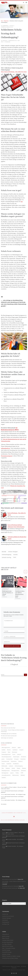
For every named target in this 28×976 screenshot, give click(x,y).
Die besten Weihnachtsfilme (7, 942)
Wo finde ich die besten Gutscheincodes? (9, 735)
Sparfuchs (5, 40)
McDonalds (4, 766)
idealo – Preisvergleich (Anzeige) (8, 948)
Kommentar (8, 620)
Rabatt (18, 768)
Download (14, 752)
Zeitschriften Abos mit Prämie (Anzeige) (10, 958)
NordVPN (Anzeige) (6, 950)
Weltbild (23, 775)
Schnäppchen (5, 772)
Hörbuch (20, 761)
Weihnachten (15, 775)
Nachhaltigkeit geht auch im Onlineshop (8, 733)
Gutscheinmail (5, 920)
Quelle (13, 768)
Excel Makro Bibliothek (6, 944)
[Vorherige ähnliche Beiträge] (22, 571)
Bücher (9, 749)
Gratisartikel (9, 759)
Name (6, 631)
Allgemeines (6, 20)
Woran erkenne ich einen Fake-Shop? (8, 727)
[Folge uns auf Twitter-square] (13, 973)
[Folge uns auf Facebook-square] (11, 973)
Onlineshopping (19, 766)
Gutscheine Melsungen (6, 918)
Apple (19, 747)
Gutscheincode (5, 761)
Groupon (16, 759)
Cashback (15, 749)
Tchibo (17, 772)
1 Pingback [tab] (14, 664)
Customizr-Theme (22, 969)
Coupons (4, 752)
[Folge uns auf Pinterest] (16, 973)
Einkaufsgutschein (6, 754)
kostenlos (9, 763)
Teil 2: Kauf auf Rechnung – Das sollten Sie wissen (14, 71)
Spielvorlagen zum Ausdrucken (7, 737)
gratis (3, 759)
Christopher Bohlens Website (7, 940)
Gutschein (23, 759)
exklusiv (19, 754)
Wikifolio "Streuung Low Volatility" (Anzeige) (11, 956)
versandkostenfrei (6, 775)
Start (2, 20)
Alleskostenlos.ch (5, 934)
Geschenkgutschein (6, 756)
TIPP (22, 772)
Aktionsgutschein (6, 747)
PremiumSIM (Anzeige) (6, 952)
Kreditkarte (16, 763)
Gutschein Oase (5, 914)
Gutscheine (14, 761)
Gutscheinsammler (5, 922)
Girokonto (23, 756)
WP (9, 969)
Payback (8, 768)
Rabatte (24, 768)
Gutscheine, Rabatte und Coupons (12, 966)
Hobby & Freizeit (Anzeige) (7, 946)
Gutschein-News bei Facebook (8, 916)
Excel (14, 754)
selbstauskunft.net (5, 448)
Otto (3, 768)
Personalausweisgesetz (6, 456)
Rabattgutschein (6, 770)
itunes (3, 763)
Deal (9, 752)
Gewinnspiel (16, 756)
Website (7, 641)
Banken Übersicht (5, 938)
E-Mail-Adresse (9, 636)
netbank (11, 766)
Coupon (21, 749)
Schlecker (23, 770)
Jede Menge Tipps (5, 924)
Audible (3, 749)
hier (22, 201)
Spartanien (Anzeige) (6, 954)
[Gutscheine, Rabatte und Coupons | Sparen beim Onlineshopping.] (5, 2)
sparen (12, 772)
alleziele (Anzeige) (5, 936)
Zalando (4, 777)
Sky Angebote (3, 804)
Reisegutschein (15, 770)
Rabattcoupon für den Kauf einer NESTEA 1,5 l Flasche (7, 593)
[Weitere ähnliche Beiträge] (25, 571)
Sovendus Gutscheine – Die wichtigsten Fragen (15, 794)
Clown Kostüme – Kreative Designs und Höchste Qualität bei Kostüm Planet (13, 730)
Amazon (14, 747)
